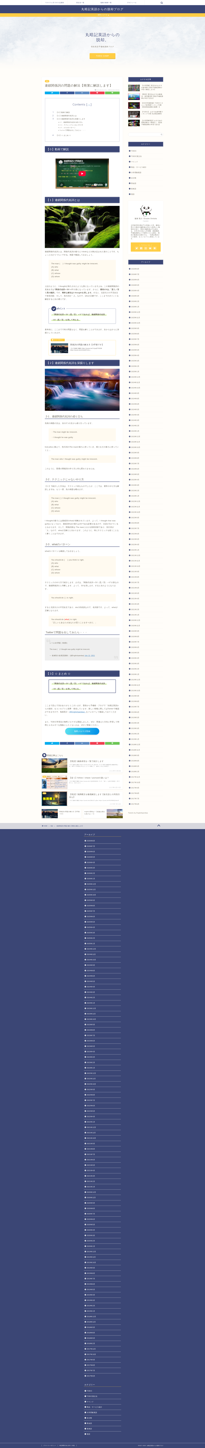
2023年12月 (135, 436)
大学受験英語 (136, 172)
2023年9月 (135, 453)
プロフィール (132, 2)
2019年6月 (135, 712)
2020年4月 (135, 658)
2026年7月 (135, 274)
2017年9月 (135, 788)
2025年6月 (135, 345)
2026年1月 (135, 307)
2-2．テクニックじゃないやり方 (71, 125)
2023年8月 (135, 458)
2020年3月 (135, 663)
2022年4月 (135, 544)
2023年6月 (135, 469)
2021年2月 (135, 609)
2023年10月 (135, 447)
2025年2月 (135, 366)
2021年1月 (135, 615)
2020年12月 (135, 620)
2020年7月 (135, 642)
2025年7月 (135, 339)
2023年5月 (135, 474)
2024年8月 (135, 398)
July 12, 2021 (90, 655)
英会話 (133, 183)
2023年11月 (135, 442)
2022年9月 (135, 517)
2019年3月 (135, 728)
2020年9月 (135, 631)
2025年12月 (135, 312)
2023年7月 (135, 463)
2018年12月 (135, 744)
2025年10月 (135, 323)
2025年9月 (135, 328)
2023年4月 (135, 480)
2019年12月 (135, 680)
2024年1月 (135, 431)
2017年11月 (135, 777)
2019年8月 (135, 701)
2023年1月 (135, 496)
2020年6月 (135, 647)
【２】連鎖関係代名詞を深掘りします (70, 119)
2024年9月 (135, 393)
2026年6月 (135, 280)
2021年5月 (135, 593)
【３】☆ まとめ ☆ (63, 135)
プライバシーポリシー (49, 1445)
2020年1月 (135, 674)
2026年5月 (135, 285)
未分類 (133, 178)
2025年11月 (135, 317)
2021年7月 (135, 582)
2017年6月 (135, 804)
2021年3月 (135, 604)
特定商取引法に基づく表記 (67, 1445)
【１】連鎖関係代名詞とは (66, 116)
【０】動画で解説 (63, 112)
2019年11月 (135, 685)
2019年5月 (135, 717)
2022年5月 (135, 539)
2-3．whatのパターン (68, 127)
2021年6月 (135, 588)
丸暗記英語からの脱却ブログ (102, 9)
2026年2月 (135, 301)
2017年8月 (135, 793)
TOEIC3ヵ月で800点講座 (54, 2)
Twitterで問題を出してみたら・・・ (73, 130)
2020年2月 (135, 669)
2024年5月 (135, 409)
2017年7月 (135, 798)
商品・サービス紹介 (138, 167)
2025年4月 (135, 355)
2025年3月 (135, 361)
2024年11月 (135, 382)
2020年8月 (135, 636)
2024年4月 (135, 415)
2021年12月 (135, 555)
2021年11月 (135, 561)
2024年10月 (135, 388)
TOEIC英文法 (136, 156)
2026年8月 (135, 269)
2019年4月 (135, 723)
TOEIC (134, 151)
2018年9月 (135, 755)
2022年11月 (135, 507)
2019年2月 (135, 734)
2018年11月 (135, 750)
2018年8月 (135, 761)
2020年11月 (135, 626)
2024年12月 (135, 377)
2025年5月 (135, 350)
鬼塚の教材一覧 (106, 2)
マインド (134, 162)
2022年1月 (135, 550)
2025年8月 (135, 334)
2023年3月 (135, 485)
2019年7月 (135, 707)
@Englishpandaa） (78, 712)
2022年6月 (135, 534)
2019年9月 (135, 696)
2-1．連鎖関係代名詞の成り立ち (71, 122)
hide (88, 105)
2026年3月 (135, 296)
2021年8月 (135, 577)
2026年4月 (135, 290)
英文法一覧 (80, 2)
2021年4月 (135, 598)
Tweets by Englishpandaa (138, 813)
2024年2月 (135, 426)
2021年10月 (135, 566)
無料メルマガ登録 (82, 731)
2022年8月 (135, 523)
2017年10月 (135, 782)
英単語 (133, 189)
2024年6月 (135, 404)
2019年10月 (135, 690)
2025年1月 (135, 371)
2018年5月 (135, 766)
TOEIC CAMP (102, 56)
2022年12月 (135, 501)
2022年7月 (135, 528)
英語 (47, 81)
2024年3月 (135, 420)
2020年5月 (135, 653)
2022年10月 (135, 512)
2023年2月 (135, 490)
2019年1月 (135, 739)
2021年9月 (135, 571)
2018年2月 (135, 771)
